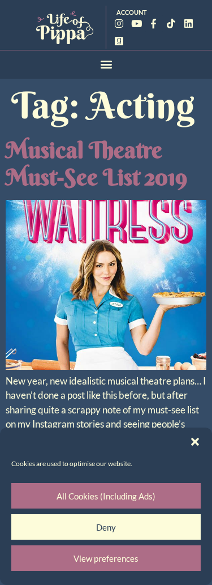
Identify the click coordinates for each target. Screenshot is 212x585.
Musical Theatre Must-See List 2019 (96, 163)
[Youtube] (136, 23)
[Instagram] (119, 23)
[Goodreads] (119, 41)
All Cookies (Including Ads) (106, 496)
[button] (195, 441)
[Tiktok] (171, 23)
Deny (106, 527)
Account (131, 12)
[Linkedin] (188, 23)
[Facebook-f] (154, 23)
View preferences (106, 558)
